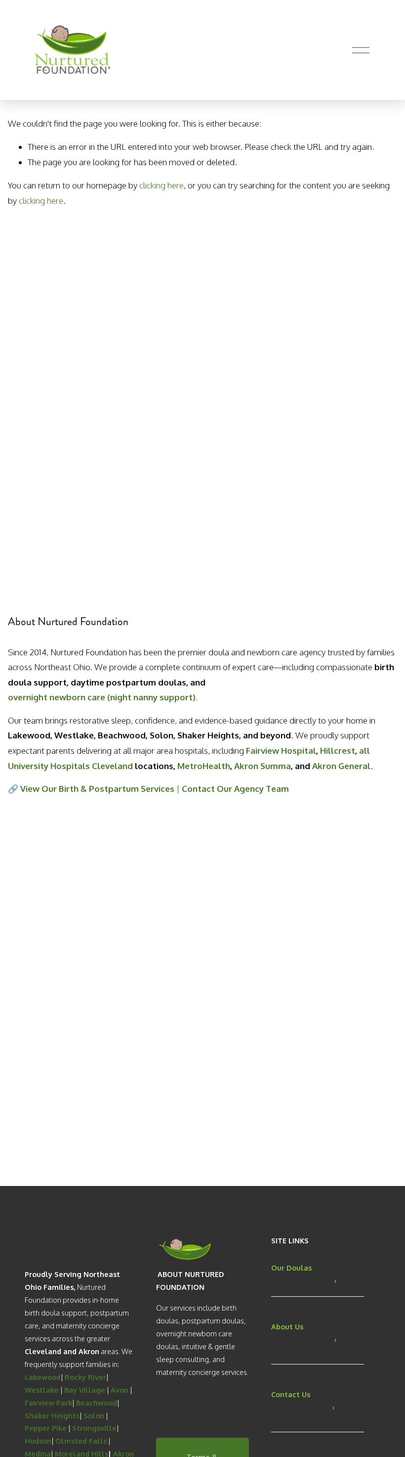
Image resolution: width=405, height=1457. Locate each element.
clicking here (161, 185)
